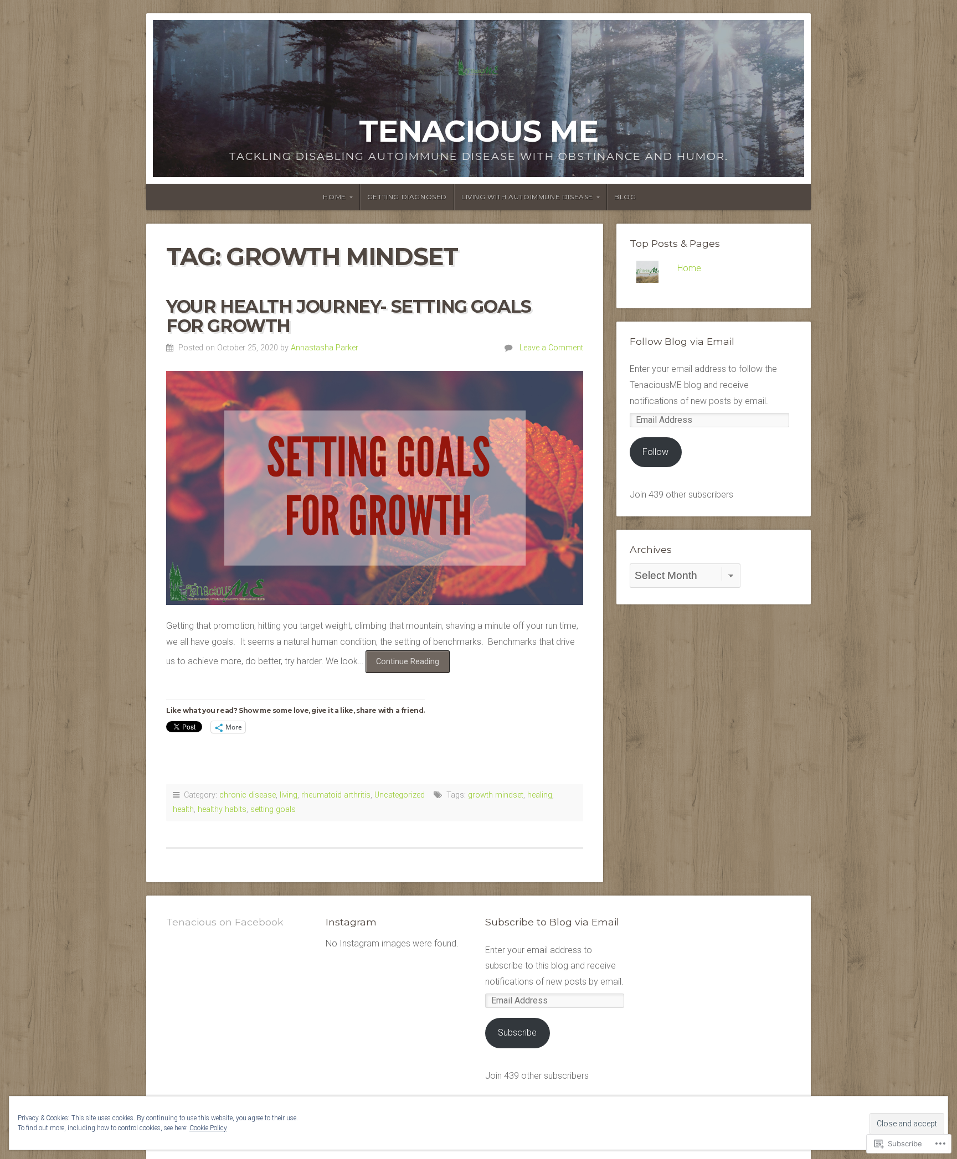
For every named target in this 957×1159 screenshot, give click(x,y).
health (183, 809)
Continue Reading (402, 664)
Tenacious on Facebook (225, 922)
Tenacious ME (478, 130)
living (288, 795)
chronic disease (247, 795)
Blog (625, 197)
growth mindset (495, 795)
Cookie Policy (208, 1128)
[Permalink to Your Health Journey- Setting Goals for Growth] (374, 488)
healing (539, 795)
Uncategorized (399, 795)
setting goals (273, 809)
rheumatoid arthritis (336, 795)
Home (334, 197)
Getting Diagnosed (407, 197)
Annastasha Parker (324, 348)
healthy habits (222, 809)
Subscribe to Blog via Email (552, 922)
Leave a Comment (551, 348)
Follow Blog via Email (682, 341)
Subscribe (517, 1032)
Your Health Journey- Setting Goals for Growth (348, 316)
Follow (655, 452)
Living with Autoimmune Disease (527, 197)
